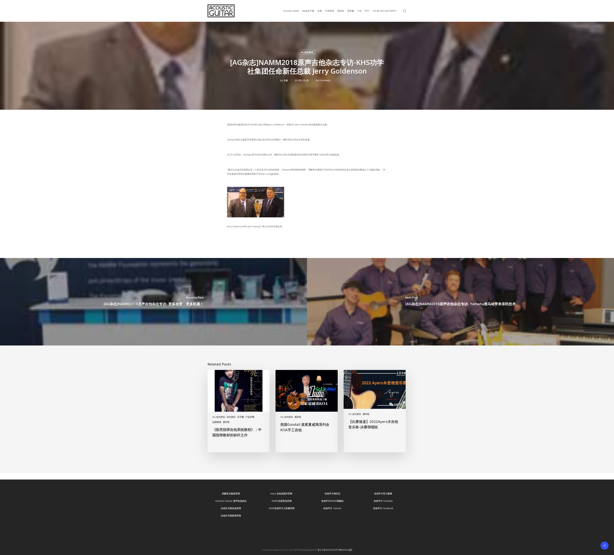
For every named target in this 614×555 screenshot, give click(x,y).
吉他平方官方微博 (383, 493)
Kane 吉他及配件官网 (281, 493)
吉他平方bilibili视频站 (332, 500)
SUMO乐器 (277, 500)
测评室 (226, 422)
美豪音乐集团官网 (231, 493)
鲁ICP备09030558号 (328, 549)
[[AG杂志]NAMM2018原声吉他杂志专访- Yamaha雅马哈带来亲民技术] (460, 301)
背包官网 (287, 500)
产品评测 (249, 416)
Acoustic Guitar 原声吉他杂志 (231, 500)
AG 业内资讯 (307, 52)
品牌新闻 (216, 422)
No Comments (323, 80)
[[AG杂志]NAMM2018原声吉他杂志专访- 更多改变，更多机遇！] (153, 301)
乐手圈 (240, 416)
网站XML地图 (345, 549)
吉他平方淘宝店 (332, 493)
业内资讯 (231, 416)
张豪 (285, 80)
